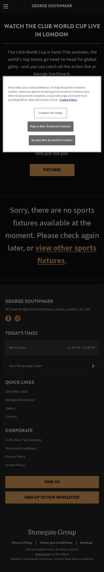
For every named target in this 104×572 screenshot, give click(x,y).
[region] (52, 114)
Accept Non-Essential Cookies (52, 140)
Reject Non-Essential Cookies (50, 126)
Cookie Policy (68, 100)
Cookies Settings (50, 113)
